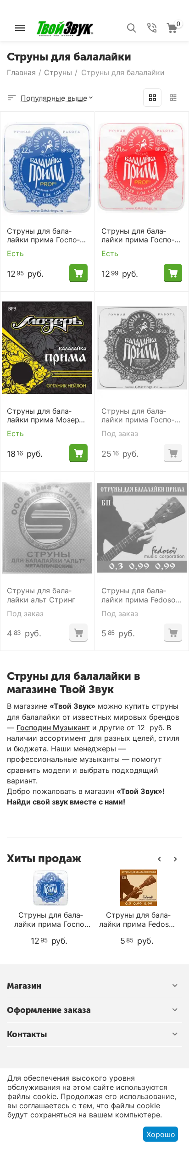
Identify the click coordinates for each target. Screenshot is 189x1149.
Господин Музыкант (53, 727)
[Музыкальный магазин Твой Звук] (64, 27)
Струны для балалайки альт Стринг (41, 595)
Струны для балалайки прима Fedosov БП (140, 595)
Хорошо (160, 1134)
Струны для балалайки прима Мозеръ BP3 (45, 415)
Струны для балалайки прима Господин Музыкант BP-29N (141, 235)
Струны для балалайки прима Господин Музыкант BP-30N (47, 235)
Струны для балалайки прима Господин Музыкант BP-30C (141, 415)
